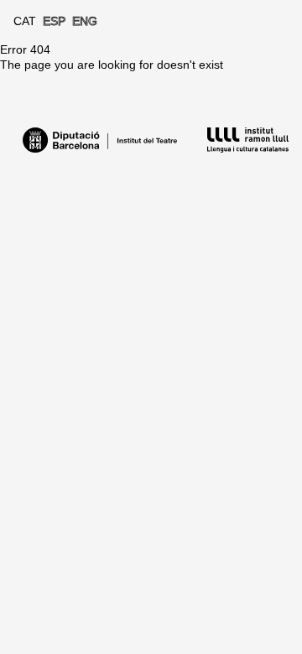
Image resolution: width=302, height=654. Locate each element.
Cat (24, 21)
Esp (54, 21)
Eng (84, 21)
